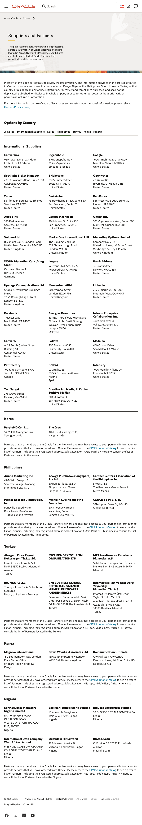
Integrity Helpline (12, 804)
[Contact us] (136, 6)
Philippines (63, 131)
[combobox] (78, 6)
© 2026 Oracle (11, 798)
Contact (27, 18)
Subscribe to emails (110, 798)
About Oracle (11, 18)
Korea (50, 131)
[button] (6, 6)
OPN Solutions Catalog (102, 448)
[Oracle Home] (23, 6)
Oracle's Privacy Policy (17, 107)
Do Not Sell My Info (43, 798)
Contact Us (28, 804)
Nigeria (97, 131)
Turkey (77, 131)
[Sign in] (129, 6)
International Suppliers (31, 131)
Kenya (87, 131)
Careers (94, 798)
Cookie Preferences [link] (64, 798)
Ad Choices (82, 798)
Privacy (28, 798)
